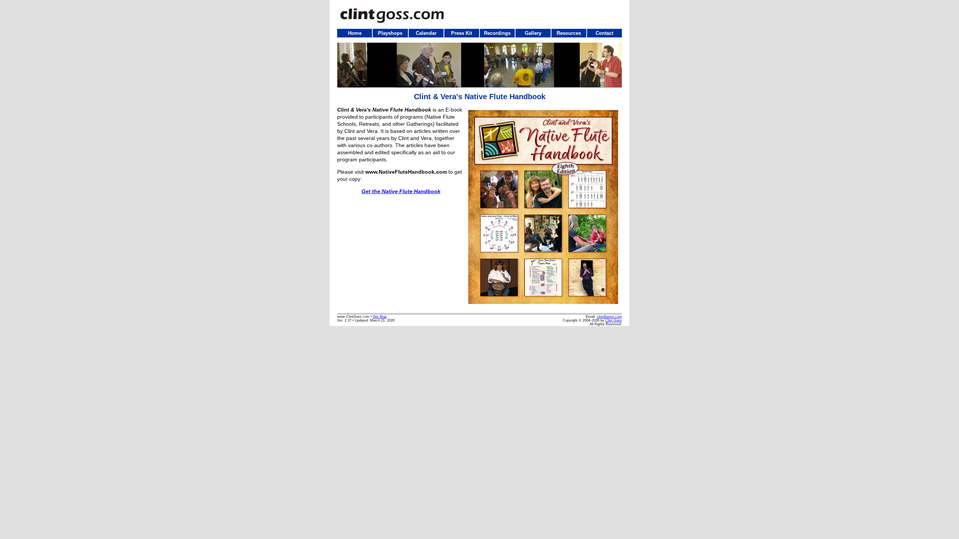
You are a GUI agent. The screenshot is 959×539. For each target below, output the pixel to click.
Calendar (426, 33)
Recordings (497, 33)
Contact (604, 33)
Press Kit (461, 33)
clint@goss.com (609, 317)
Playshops (390, 33)
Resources (569, 33)
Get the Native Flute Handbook (401, 191)
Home (354, 33)
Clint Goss (613, 320)
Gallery (533, 33)
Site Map (380, 317)
